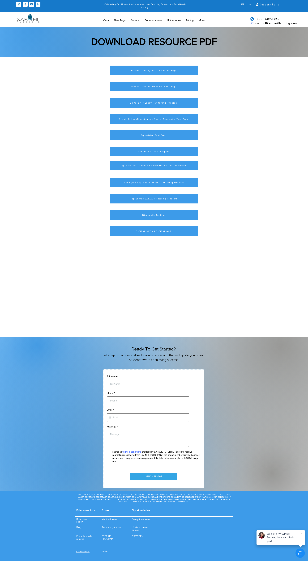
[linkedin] (38, 4)
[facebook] (25, 4)
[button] (83, 551)
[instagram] (18, 4)
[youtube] (31, 4)
